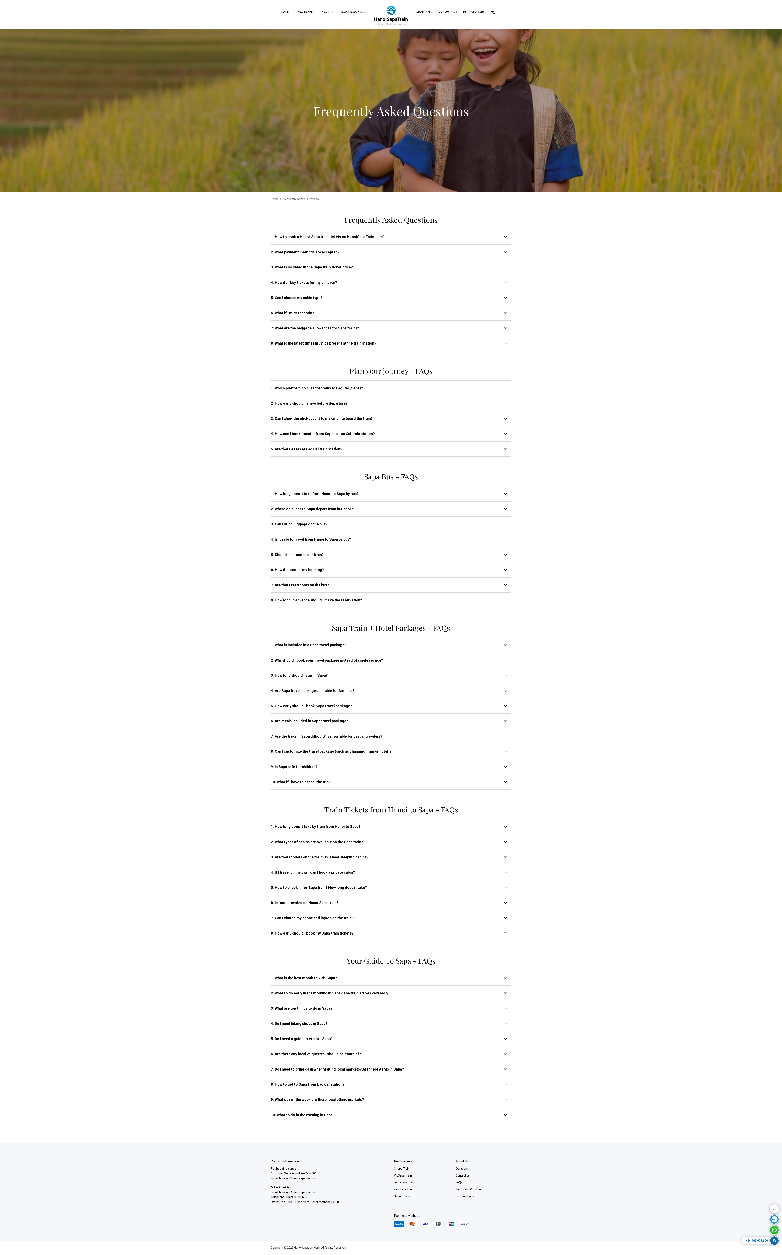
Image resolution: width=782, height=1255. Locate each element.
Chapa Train (402, 1168)
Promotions (448, 12)
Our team (462, 1168)
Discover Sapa (474, 12)
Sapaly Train (402, 1196)
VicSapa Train (403, 1175)
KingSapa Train (403, 1189)
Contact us (463, 1175)
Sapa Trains (304, 12)
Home (285, 12)
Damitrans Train (404, 1182)
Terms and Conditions (470, 1189)
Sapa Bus (326, 12)
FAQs (459, 1182)
